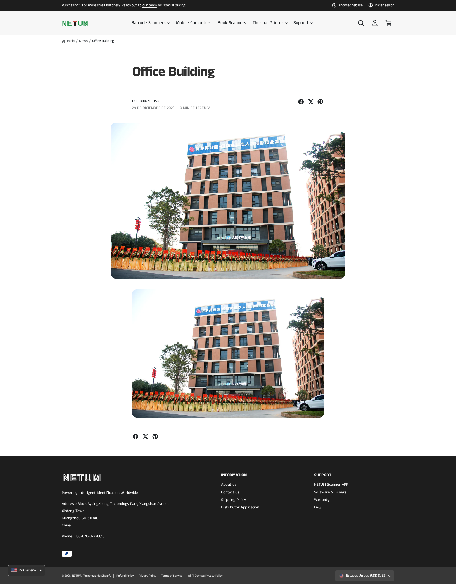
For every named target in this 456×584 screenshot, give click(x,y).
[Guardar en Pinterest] (320, 101)
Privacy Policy (147, 576)
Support (301, 23)
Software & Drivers (330, 492)
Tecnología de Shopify (97, 576)
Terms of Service (171, 576)
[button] (150, 23)
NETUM (76, 576)
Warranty (321, 500)
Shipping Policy (233, 500)
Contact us (230, 492)
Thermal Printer (268, 23)
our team (149, 5)
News (83, 41)
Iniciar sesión (384, 5)
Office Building (103, 41)
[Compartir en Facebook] (301, 101)
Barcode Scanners (148, 23)
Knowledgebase (350, 5)
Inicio (71, 41)
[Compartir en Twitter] (310, 101)
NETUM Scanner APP (331, 484)
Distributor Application (240, 507)
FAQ (317, 507)
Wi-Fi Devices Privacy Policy (205, 576)
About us (228, 484)
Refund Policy (125, 576)
